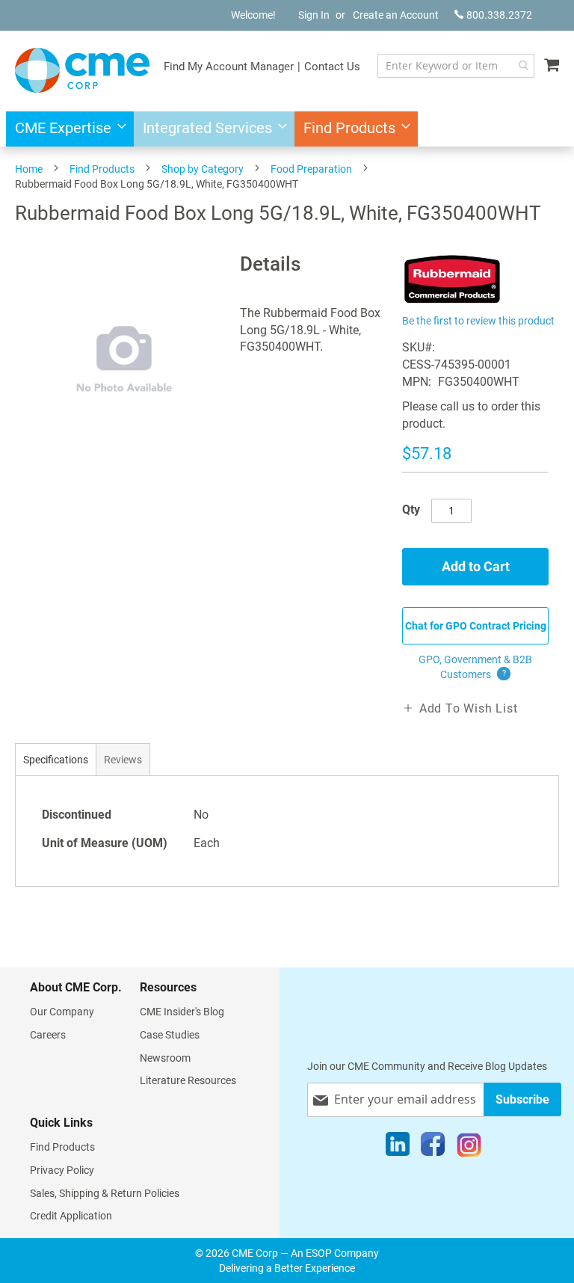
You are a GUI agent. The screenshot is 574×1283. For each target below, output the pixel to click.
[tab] (55, 759)
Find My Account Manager (229, 66)
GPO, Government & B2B (475, 666)
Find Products (102, 169)
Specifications (55, 760)
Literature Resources (188, 1080)
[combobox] (455, 66)
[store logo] (82, 70)
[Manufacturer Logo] (452, 302)
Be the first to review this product (478, 321)
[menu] (287, 129)
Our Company (62, 1012)
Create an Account (396, 15)
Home (29, 169)
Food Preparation (311, 169)
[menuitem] (66, 129)
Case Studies (170, 1035)
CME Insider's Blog (182, 1012)
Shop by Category (202, 169)
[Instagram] (469, 1147)
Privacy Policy (62, 1170)
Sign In (314, 15)
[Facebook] (433, 1147)
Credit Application (71, 1216)
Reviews (123, 760)
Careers (48, 1035)
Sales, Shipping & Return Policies (104, 1193)
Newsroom (165, 1058)
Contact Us (332, 66)
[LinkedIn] (398, 1147)
